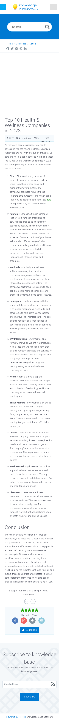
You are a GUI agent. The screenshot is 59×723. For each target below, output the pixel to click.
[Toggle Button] (3, 7)
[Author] (17, 138)
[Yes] (26, 600)
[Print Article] (32, 620)
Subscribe (31, 629)
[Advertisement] (29, 83)
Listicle (32, 44)
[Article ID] (7, 138)
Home (10, 44)
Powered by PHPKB (16, 717)
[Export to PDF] (23, 620)
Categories (21, 44)
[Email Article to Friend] (41, 620)
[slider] (29, 610)
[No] (33, 600)
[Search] (47, 26)
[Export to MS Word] (15, 620)
